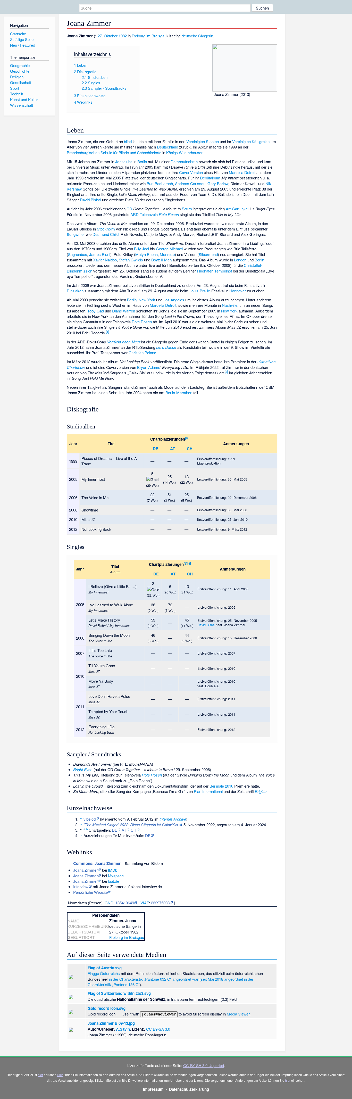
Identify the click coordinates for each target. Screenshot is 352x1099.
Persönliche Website (90, 892)
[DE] (149, 448)
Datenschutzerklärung (189, 1089)
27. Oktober (108, 35)
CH (189, 448)
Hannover (237, 290)
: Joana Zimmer (97, 863)
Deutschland (167, 147)
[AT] (166, 448)
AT (172, 448)
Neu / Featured (22, 45)
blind (128, 141)
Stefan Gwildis (131, 259)
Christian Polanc (142, 352)
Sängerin (205, 35)
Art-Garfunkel (237, 208)
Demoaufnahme (184, 161)
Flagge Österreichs (104, 973)
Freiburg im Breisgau (149, 35)
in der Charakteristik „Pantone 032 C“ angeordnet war (153, 979)
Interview (80, 886)
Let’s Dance (166, 347)
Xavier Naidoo (105, 259)
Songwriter (76, 234)
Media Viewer (238, 1014)
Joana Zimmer (85, 870)
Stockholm (106, 229)
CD (129, 208)
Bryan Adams (148, 367)
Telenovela (149, 214)
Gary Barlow (217, 183)
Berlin (142, 161)
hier (40, 1074)
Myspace (116, 875)
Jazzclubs (123, 161)
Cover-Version (191, 172)
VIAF (144, 902)
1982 (123, 35)
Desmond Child (106, 234)
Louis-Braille (199, 290)
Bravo (187, 208)
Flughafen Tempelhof (214, 271)
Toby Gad (95, 310)
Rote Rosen (169, 214)
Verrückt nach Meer (123, 341)
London (240, 259)
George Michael (169, 248)
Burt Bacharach (160, 183)
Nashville (229, 305)
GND (109, 902)
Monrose (167, 254)
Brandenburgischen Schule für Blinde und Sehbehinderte (114, 152)
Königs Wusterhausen (184, 152)
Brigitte (260, 791)
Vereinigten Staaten (202, 141)
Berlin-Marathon (178, 392)
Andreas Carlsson (190, 183)
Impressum (153, 1089)
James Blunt (99, 254)
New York (147, 299)
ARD (134, 214)
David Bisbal (90, 199)
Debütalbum (210, 177)
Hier (60, 1074)
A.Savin (123, 1029)
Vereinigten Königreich (251, 141)
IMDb (112, 870)
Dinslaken (75, 290)
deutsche (189, 35)
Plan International (208, 791)
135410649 (124, 902)
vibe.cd (89, 819)
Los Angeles (173, 299)
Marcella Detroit (242, 172)
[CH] (183, 448)
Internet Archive (173, 819)
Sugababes (77, 254)
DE (155, 448)
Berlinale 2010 (221, 786)
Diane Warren (123, 310)
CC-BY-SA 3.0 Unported (203, 1065)
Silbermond (208, 254)
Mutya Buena (146, 254)
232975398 (160, 902)
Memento (109, 819)
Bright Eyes (83, 769)
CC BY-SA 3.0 (158, 1029)
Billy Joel (141, 248)
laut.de (113, 881)
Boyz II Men (161, 259)
